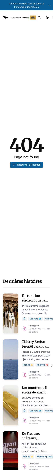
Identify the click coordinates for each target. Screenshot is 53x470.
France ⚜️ (28, 364)
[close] (49, 5)
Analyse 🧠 (42, 364)
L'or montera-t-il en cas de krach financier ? (34, 392)
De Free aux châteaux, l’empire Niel (32, 438)
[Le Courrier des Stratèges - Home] (19, 18)
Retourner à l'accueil (28, 164)
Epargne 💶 (35, 318)
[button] (39, 17)
